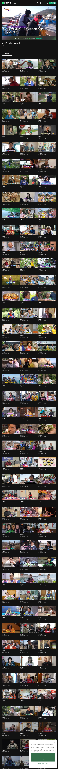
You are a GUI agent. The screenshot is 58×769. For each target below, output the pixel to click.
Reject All (43, 759)
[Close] (55, 742)
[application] (29, 21)
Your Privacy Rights (43, 763)
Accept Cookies (43, 755)
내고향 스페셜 (7, 43)
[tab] (7, 53)
